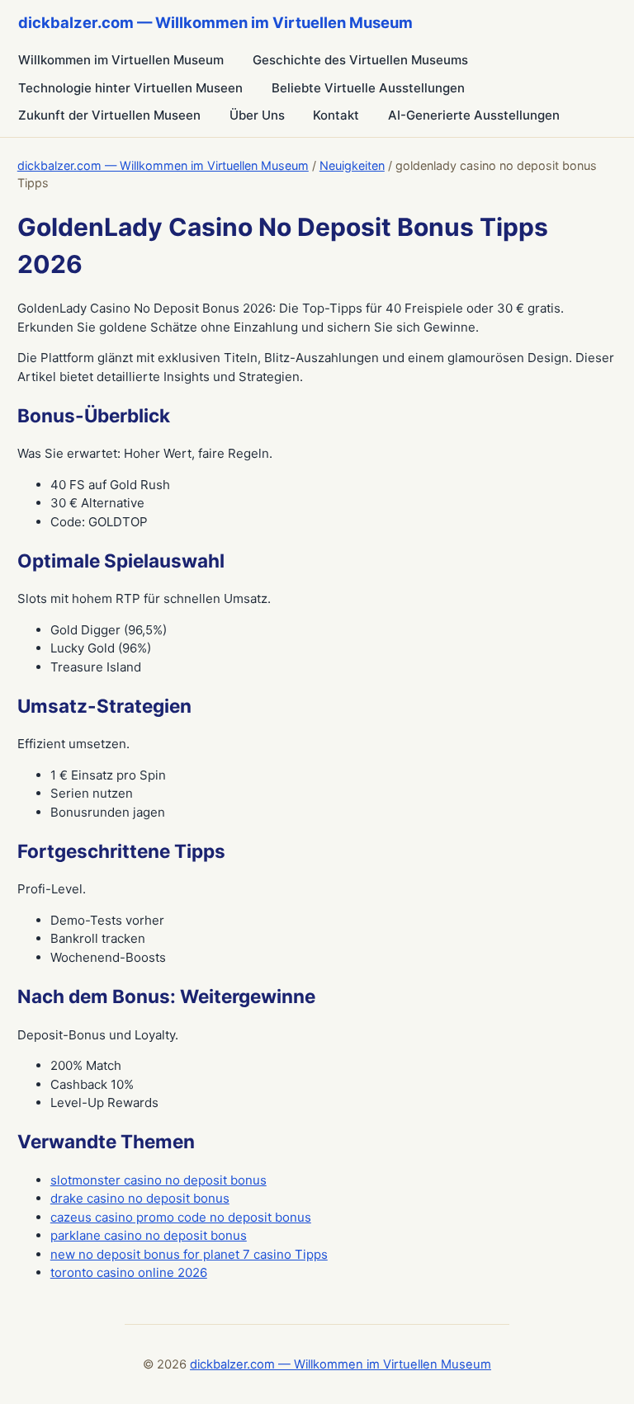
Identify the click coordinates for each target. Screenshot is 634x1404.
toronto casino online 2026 (128, 1272)
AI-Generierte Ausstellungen (474, 115)
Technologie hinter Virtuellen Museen (130, 88)
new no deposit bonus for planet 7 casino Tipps (189, 1254)
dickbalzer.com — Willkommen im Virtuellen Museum (163, 165)
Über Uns (257, 115)
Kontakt (336, 115)
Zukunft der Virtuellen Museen (109, 115)
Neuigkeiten (352, 165)
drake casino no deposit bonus (139, 1198)
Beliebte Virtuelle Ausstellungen (368, 88)
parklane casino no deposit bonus (148, 1235)
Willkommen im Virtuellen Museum (121, 60)
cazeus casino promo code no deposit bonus (180, 1217)
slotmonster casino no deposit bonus (158, 1180)
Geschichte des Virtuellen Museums (360, 60)
